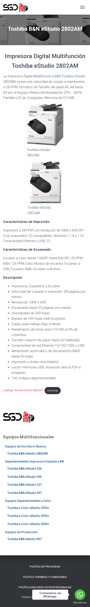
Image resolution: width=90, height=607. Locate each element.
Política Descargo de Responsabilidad (45, 587)
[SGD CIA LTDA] (17, 7)
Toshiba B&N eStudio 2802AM (27, 453)
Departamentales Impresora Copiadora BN (34, 461)
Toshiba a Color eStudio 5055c (28, 524)
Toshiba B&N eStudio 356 (24, 468)
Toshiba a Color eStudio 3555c (28, 508)
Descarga (52, 390)
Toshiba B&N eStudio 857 (24, 539)
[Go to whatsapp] (80, 594)
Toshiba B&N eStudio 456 (24, 476)
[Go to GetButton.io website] (80, 602)
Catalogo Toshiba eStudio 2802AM (22, 390)
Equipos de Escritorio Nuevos (25, 446)
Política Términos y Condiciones (45, 577)
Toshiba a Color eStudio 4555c (28, 516)
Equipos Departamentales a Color (28, 500)
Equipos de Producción (21, 532)
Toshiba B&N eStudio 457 (24, 493)
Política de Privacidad (45, 566)
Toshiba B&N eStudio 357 (24, 484)
